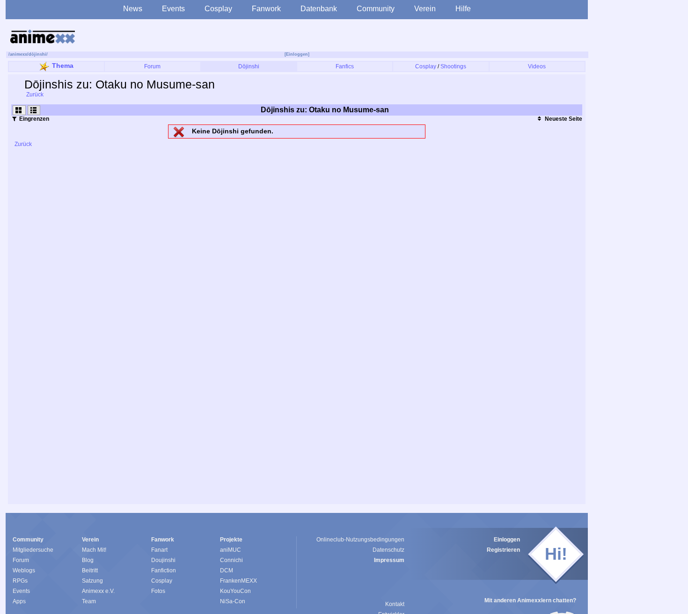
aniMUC (230, 550)
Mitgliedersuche (33, 550)
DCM (226, 570)
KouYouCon (235, 591)
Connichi (231, 560)
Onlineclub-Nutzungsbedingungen (360, 539)
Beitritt (90, 570)
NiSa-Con (232, 601)
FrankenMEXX (238, 580)
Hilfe (463, 9)
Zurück (34, 94)
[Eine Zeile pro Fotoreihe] (34, 110)
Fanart (159, 550)
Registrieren (503, 550)
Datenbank (318, 9)
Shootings (453, 66)
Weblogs (24, 570)
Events (173, 9)
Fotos (158, 591)
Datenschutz (388, 550)
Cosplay (218, 9)
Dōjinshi (248, 66)
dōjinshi (37, 54)
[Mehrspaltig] (19, 110)
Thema (62, 65)
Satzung (92, 580)
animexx (18, 54)
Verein (425, 9)
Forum (152, 66)
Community (376, 9)
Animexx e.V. (98, 591)
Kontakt (394, 604)
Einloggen (507, 539)
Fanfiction (163, 570)
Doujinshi (163, 560)
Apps (19, 601)
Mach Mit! (94, 550)
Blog (88, 560)
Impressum (389, 560)
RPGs (20, 580)
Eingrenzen (33, 119)
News (132, 9)
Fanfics (345, 66)
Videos (537, 66)
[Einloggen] (297, 54)
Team (89, 601)
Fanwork (266, 9)
